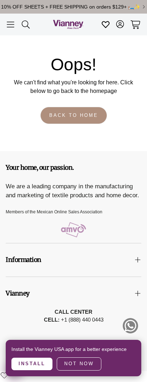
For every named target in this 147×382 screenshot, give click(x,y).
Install (32, 363)
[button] (10, 25)
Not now (79, 363)
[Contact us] (130, 325)
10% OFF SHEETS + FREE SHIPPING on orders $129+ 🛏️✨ (70, 6)
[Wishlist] (4, 375)
